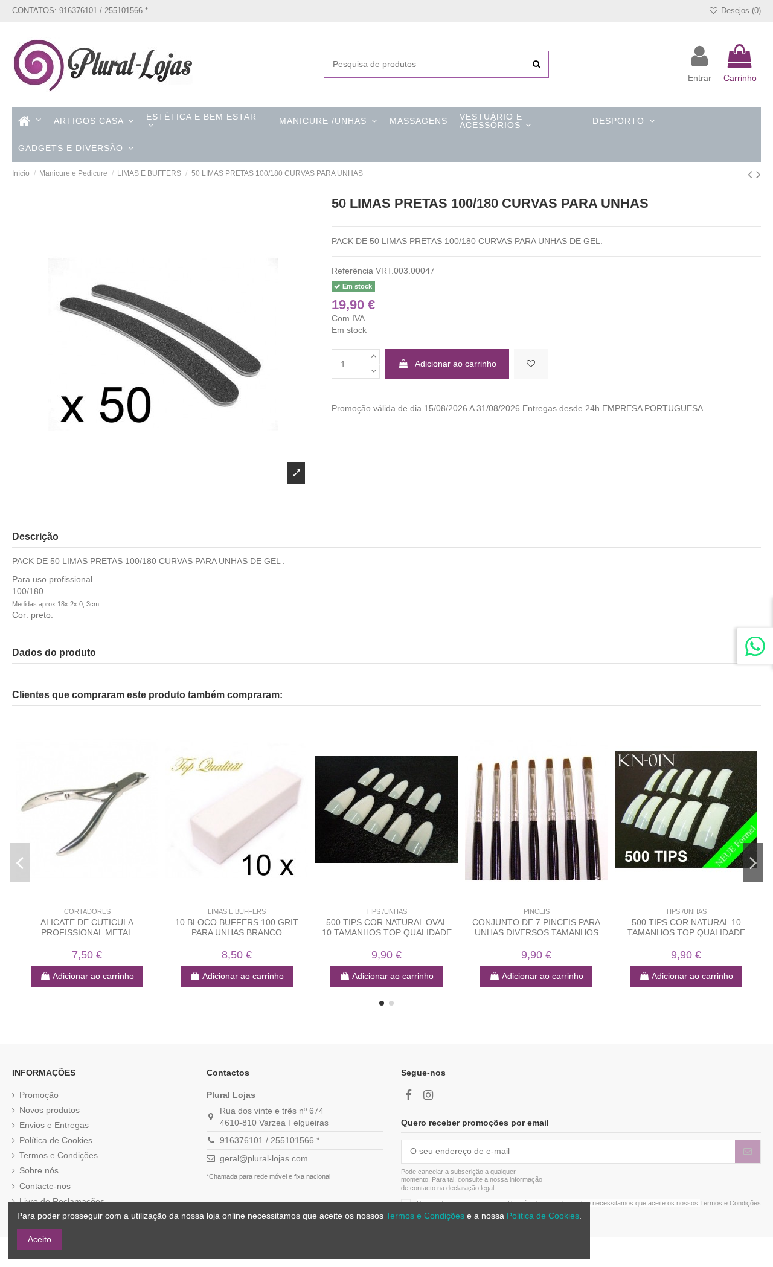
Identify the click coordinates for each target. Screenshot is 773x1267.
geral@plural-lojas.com (264, 1158)
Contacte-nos (45, 1186)
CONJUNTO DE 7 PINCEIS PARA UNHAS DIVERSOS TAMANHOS (536, 927)
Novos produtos (49, 1110)
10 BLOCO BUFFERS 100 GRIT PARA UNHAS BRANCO (236, 927)
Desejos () (740, 10)
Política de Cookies (55, 1140)
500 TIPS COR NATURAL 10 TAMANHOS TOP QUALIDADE (686, 927)
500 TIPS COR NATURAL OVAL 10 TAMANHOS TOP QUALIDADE (387, 927)
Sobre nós (39, 1170)
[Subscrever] (747, 1151)
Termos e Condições (58, 1155)
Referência (352, 270)
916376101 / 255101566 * (269, 1140)
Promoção (39, 1095)
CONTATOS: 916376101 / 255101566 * (80, 10)
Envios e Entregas (54, 1125)
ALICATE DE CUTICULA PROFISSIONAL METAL (86, 927)
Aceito (39, 1239)
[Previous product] (752, 174)
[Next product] (758, 174)
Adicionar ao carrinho (455, 363)
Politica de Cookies (543, 1215)
